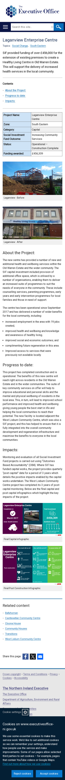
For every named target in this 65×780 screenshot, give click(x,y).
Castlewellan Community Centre (22, 618)
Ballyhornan (11, 612)
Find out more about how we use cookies (26, 764)
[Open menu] (5, 27)
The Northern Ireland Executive (25, 688)
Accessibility (21, 678)
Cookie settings (12, 712)
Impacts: (10, 101)
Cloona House (13, 623)
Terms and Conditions (35, 674)
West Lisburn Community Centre (23, 639)
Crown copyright (12, 674)
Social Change (20, 45)
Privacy (54, 674)
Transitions (11, 633)
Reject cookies (22, 773)
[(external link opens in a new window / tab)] (25, 657)
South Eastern (38, 45)
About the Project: (15, 90)
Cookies (7, 678)
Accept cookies (49, 773)
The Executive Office (14, 694)
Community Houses (16, 628)
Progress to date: (15, 95)
